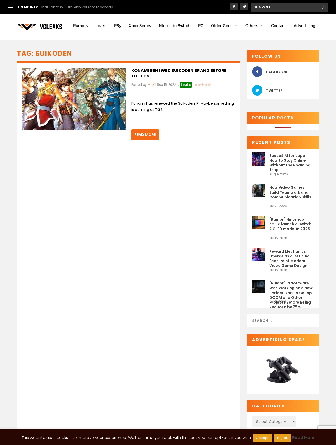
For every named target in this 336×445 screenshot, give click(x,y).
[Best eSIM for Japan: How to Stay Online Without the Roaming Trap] (258, 162)
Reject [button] (282, 437)
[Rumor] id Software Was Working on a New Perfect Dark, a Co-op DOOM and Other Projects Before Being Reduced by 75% (291, 290)
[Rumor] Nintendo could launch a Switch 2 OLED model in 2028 (290, 224)
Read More (145, 134)
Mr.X (151, 84)
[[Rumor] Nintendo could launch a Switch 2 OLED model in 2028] (258, 226)
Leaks (101, 26)
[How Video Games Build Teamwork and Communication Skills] (258, 194)
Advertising (304, 26)
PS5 (117, 26)
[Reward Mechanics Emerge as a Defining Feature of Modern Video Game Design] (258, 258)
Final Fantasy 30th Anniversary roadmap (76, 7)
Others (251, 26)
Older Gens (221, 26)
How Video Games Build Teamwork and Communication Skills (290, 192)
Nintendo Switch (174, 26)
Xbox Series (140, 26)
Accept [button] (262, 437)
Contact (278, 26)
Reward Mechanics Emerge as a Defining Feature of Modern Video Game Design (289, 258)
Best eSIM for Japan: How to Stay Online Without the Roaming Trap (290, 162)
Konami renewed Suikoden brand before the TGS (179, 73)
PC (200, 26)
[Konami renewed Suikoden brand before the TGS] (74, 99)
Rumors (80, 26)
